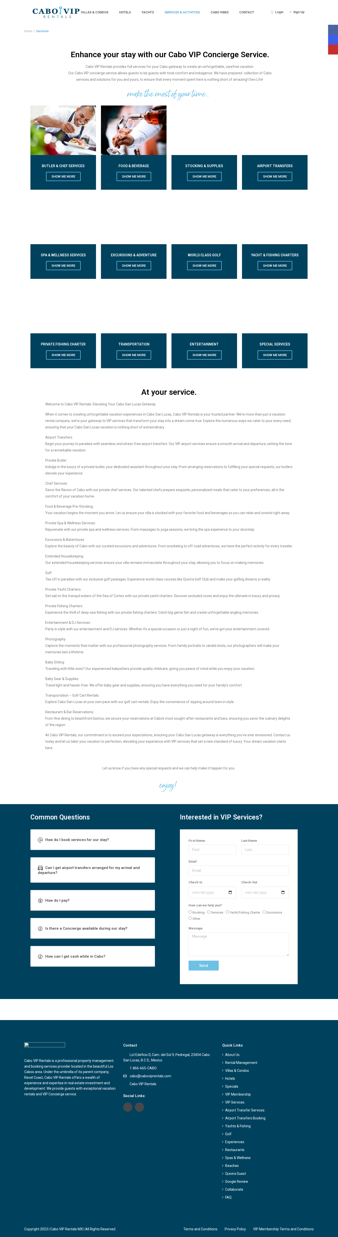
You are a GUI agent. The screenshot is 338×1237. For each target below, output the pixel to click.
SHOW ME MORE (63, 265)
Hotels (230, 1078)
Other (196, 919)
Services (217, 912)
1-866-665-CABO (143, 1068)
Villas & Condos (237, 1071)
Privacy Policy (235, 1229)
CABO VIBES (220, 12)
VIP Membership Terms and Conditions (283, 1229)
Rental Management (241, 1063)
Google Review (236, 1182)
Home (28, 31)
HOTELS (125, 12)
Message (196, 928)
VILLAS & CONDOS (94, 12)
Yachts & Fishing (238, 1126)
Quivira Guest (235, 1174)
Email (193, 861)
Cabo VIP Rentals (143, 1084)
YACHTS (148, 12)
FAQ (228, 1197)
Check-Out (249, 882)
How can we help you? (205, 905)
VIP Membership (238, 1094)
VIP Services (234, 1102)
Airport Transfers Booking (245, 1118)
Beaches (232, 1166)
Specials (231, 1086)
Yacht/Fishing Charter (245, 912)
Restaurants (234, 1150)
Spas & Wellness (238, 1158)
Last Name (249, 840)
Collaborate (234, 1189)
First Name (197, 840)
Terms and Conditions (200, 1229)
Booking (199, 912)
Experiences (234, 1142)
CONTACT (246, 12)
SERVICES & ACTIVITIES (182, 12)
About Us (232, 1055)
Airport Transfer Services (245, 1110)
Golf (228, 1134)
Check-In (195, 882)
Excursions (274, 912)
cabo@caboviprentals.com (150, 1076)
